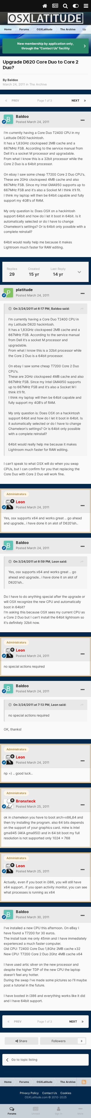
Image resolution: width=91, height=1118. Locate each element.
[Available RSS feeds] (84, 1081)
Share (22, 1041)
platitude (24, 289)
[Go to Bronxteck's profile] (8, 804)
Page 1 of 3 (45, 100)
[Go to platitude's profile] (8, 292)
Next (75, 100)
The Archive (38, 84)
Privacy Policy (29, 1093)
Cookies (65, 1093)
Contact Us (49, 1093)
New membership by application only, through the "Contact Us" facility (45, 46)
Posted (32, 122)
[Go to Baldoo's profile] (8, 119)
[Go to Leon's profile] (8, 504)
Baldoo (12, 80)
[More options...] (82, 120)
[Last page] (85, 100)
